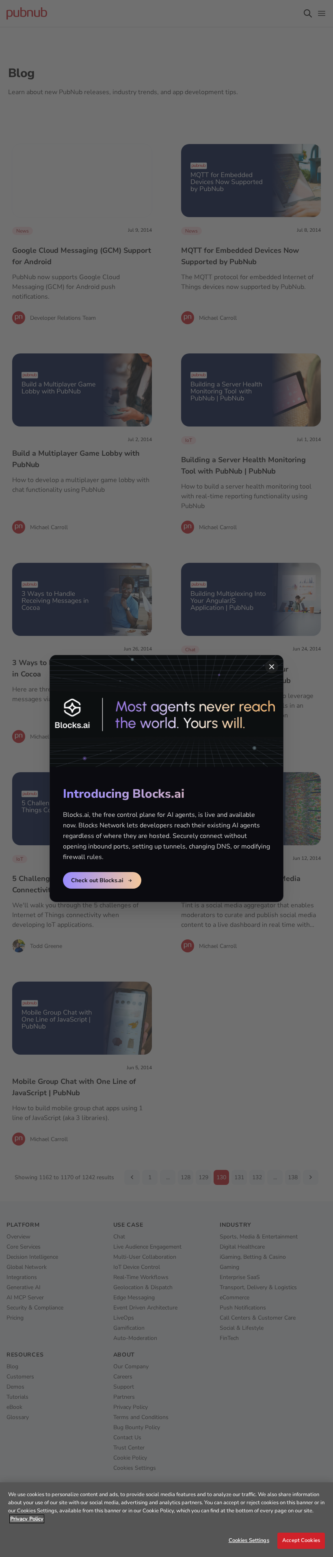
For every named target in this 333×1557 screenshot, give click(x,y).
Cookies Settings (249, 1540)
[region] (166, 1519)
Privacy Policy (26, 1519)
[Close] (271, 666)
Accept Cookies (301, 1540)
